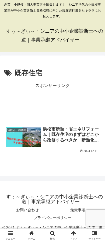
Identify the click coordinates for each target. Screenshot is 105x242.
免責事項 (77, 210)
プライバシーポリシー (52, 218)
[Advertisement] (52, 103)
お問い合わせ (27, 210)
